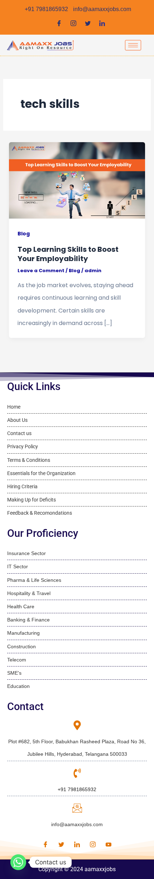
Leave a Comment (41, 270)
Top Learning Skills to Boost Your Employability (68, 254)
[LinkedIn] (102, 23)
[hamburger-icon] (133, 45)
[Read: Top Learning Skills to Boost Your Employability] (77, 180)
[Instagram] (73, 23)
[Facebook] (59, 23)
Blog (24, 233)
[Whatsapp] (18, 862)
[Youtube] (108, 845)
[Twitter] (88, 23)
